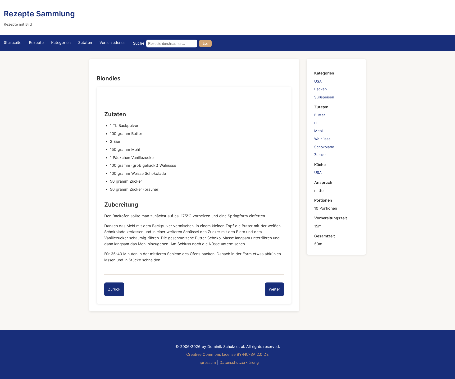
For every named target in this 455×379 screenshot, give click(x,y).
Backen (320, 89)
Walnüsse (322, 138)
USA (318, 81)
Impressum (206, 362)
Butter (319, 114)
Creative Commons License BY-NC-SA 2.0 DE (227, 354)
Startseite (12, 42)
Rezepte (36, 42)
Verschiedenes (112, 42)
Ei (315, 122)
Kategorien (61, 42)
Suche (138, 43)
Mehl (318, 131)
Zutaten (85, 42)
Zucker (320, 154)
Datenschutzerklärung (239, 362)
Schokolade (324, 146)
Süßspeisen (324, 97)
